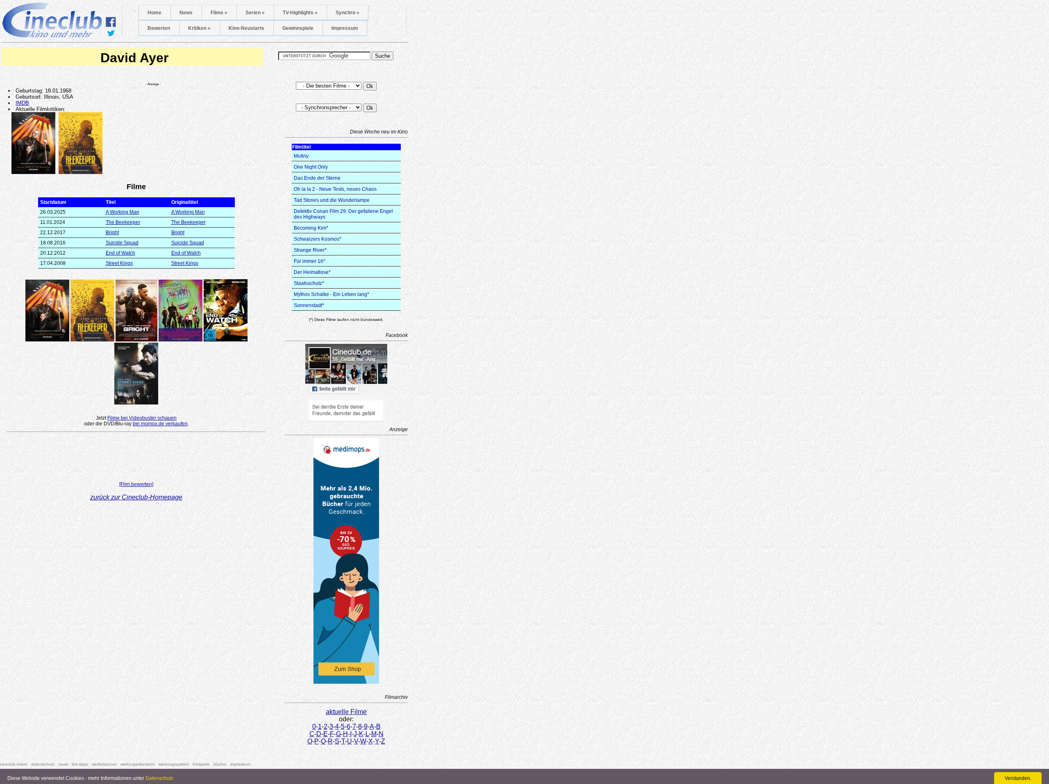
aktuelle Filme (346, 711)
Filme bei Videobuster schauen (142, 418)
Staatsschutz (308, 283)
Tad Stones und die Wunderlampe (332, 200)
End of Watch (120, 253)
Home (154, 13)
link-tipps (80, 764)
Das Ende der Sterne (317, 178)
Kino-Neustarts (246, 28)
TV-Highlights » (300, 13)
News (186, 13)
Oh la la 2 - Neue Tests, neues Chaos (335, 189)
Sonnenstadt (308, 305)
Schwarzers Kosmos (316, 239)
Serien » (255, 13)
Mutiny (301, 156)
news (63, 764)
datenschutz (42, 764)
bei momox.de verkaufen (160, 424)
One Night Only (311, 167)
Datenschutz (159, 778)
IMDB (22, 103)
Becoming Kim (310, 228)
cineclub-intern (13, 764)
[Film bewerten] (136, 484)
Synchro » (347, 13)
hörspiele (201, 764)
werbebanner (104, 764)
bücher (220, 764)
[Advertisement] (136, 458)
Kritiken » (199, 28)
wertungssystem (174, 764)
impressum (240, 764)
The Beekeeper (123, 222)
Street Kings (119, 263)
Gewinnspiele (297, 28)
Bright (112, 232)
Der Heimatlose (311, 272)
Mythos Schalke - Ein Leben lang (330, 294)
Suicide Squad (122, 243)
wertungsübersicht (137, 764)
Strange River (309, 250)
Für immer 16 (308, 261)
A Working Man (122, 212)
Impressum (345, 28)
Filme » (219, 13)
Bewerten (159, 28)
